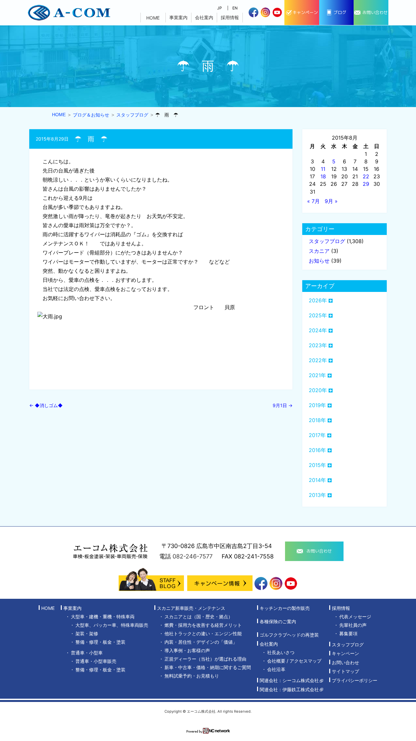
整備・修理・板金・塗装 (100, 642)
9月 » (331, 201)
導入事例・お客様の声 (187, 650)
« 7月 (313, 201)
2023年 (318, 345)
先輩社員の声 (353, 625)
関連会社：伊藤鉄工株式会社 (289, 689)
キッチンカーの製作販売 (285, 608)
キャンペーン (345, 653)
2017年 (317, 435)
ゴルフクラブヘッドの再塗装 (289, 635)
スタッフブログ (327, 241)
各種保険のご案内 (278, 621)
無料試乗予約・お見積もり (191, 676)
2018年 (317, 420)
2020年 (318, 390)
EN (235, 8)
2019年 (317, 405)
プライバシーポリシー (354, 680)
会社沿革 (276, 669)
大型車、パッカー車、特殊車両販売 (111, 625)
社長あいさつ (280, 652)
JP (219, 8)
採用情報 (230, 17)
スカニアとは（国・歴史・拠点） (198, 616)
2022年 (318, 360)
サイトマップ (345, 671)
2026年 (318, 300)
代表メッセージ (355, 616)
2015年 (317, 465)
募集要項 (348, 633)
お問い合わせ (345, 662)
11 (323, 169)
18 (323, 176)
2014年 (317, 480)
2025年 (318, 315)
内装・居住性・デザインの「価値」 (200, 642)
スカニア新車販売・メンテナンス (191, 608)
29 (366, 184)
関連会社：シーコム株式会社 (289, 680)
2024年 (318, 330)
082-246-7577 (193, 556)
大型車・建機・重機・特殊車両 (103, 616)
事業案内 (178, 17)
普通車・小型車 (87, 652)
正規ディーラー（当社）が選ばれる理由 (205, 659)
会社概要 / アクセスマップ (294, 661)
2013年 (317, 495)
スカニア (319, 251)
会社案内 (204, 17)
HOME (153, 18)
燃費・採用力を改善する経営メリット (203, 625)
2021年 (317, 375)
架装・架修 (86, 633)
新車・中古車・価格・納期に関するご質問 (207, 667)
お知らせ (319, 260)
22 (366, 176)
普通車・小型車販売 (95, 661)
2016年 (317, 450)
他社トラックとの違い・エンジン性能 (203, 633)
